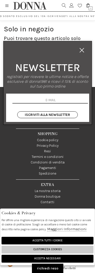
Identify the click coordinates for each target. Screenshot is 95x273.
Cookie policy (47, 140)
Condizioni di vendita (48, 162)
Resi (47, 151)
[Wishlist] (80, 6)
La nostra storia (48, 191)
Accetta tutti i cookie (47, 240)
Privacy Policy (48, 145)
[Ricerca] (64, 6)
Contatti (47, 202)
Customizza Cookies (47, 249)
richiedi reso (47, 268)
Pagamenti (47, 168)
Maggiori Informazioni (67, 229)
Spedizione (47, 173)
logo (30, 5)
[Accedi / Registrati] (71, 6)
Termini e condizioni (48, 157)
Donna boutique (47, 196)
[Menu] (7, 6)
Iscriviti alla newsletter (47, 115)
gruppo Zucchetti (74, 265)
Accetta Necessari (47, 258)
